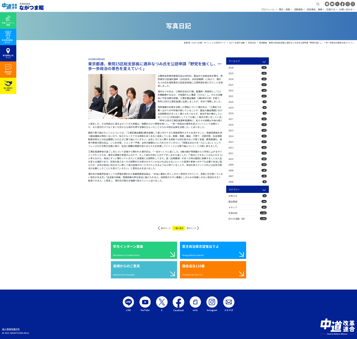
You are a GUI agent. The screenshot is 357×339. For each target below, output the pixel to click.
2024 (247, 79)
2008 (247, 170)
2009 (247, 164)
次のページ (191, 228)
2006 (247, 181)
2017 (247, 119)
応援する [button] (330, 9)
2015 (247, 130)
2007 (247, 176)
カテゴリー (234, 189)
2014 (247, 136)
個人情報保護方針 (11, 329)
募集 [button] (320, 9)
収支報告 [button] (311, 9)
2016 (247, 124)
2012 (247, 147)
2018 (247, 113)
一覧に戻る (178, 228)
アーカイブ (234, 61)
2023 (247, 84)
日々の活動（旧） (247, 218)
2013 (247, 141)
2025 (247, 73)
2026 (247, 67)
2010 (247, 159)
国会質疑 (247, 201)
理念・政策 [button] (284, 9)
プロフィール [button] (268, 9)
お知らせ (247, 195)
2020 (247, 101)
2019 (247, 107)
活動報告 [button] (298, 9)
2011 (247, 153)
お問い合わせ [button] (346, 9)
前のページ (166, 228)
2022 (247, 90)
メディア (247, 207)
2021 (247, 96)
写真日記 (247, 213)
